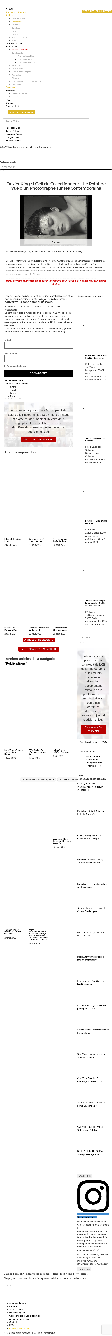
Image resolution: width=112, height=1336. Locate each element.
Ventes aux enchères (19, 37)
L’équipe (13, 1306)
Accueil (9, 9)
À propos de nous (17, 1303)
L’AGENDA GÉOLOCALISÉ (20, 50)
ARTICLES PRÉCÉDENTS (38, 640)
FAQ (8, 99)
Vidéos (14, 40)
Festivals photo (17, 69)
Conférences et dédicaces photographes (26, 81)
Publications (16, 25)
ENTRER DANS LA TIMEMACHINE (38, 649)
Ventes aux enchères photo (21, 72)
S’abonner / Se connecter (21, 112)
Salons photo (16, 65)
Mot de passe (11, 353)
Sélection (10, 87)
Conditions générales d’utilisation (24, 1315)
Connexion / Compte (16, 12)
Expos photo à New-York (26, 62)
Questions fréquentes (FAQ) (93, 742)
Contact (9, 103)
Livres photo (16, 84)
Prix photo (15, 78)
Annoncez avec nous (19, 1319)
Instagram (14, 134)
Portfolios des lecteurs (20, 94)
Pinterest (13, 140)
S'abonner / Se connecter (38, 439)
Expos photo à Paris (25, 59)
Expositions (16, 28)
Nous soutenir (12, 106)
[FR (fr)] (91, 5)
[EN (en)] (91, 8)
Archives (10, 15)
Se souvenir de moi (16, 366)
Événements (12, 46)
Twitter (12, 131)
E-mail (7, 340)
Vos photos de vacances (20, 97)
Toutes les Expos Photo (26, 56)
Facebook (13, 128)
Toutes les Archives (19, 18)
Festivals (15, 34)
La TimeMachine (14, 43)
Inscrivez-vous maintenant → (18, 383)
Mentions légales (17, 1312)
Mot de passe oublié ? (14, 380)
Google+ (12, 137)
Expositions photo (18, 53)
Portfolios (10, 90)
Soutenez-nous (16, 1309)
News (14, 31)
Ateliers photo (16, 75)
